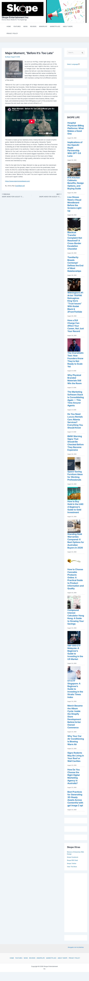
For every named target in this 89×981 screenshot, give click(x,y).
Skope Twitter (71, 863)
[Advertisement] (78, 902)
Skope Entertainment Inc (15, 17)
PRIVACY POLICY (74, 958)
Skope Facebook (72, 857)
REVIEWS (32, 958)
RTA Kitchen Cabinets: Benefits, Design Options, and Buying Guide (75, 183)
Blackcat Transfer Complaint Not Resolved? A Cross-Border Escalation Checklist (74, 240)
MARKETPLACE (51, 958)
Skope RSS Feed (72, 860)
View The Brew (72, 866)
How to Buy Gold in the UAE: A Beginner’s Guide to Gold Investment (75, 507)
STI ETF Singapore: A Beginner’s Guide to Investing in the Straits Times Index (75, 688)
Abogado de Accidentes (76, 947)
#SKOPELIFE (41, 958)
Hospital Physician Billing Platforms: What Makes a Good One (75, 128)
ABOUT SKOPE (62, 958)
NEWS (26, 958)
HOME (12, 958)
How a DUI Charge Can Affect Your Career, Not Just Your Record (75, 326)
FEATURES (18, 958)
